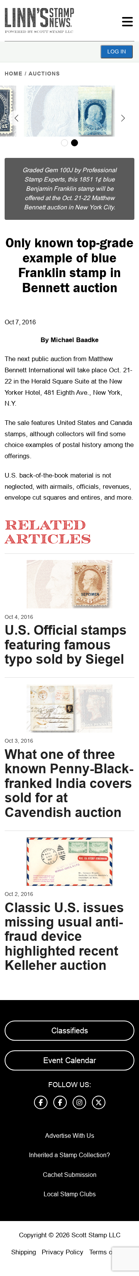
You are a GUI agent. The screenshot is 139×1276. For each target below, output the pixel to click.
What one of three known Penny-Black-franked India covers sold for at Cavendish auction (69, 783)
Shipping (23, 1252)
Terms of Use (108, 1252)
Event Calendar (69, 1060)
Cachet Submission (70, 1175)
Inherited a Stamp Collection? (69, 1155)
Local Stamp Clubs (70, 1194)
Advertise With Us (69, 1135)
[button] (16, 118)
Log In (116, 51)
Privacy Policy (62, 1252)
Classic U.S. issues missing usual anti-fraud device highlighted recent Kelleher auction (64, 936)
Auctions (44, 73)
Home (13, 73)
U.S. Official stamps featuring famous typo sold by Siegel (66, 644)
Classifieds (69, 1030)
